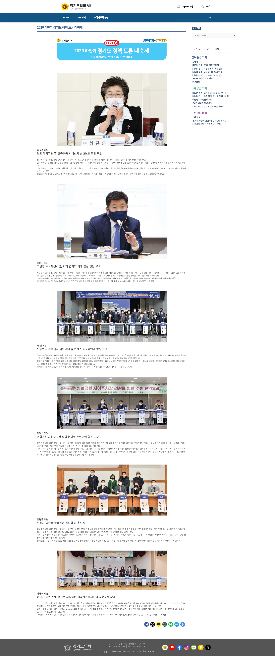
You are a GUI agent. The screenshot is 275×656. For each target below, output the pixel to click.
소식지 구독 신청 (101, 17)
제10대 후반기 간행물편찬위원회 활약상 (209, 120)
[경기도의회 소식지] (76, 6)
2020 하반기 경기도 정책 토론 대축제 (208, 106)
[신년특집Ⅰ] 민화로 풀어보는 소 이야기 (209, 92)
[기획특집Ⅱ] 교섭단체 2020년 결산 (207, 68)
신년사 (195, 61)
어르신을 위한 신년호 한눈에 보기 (206, 124)
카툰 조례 (196, 117)
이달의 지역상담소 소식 (202, 99)
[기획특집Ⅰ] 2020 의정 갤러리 (205, 65)
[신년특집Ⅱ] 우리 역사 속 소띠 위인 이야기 (210, 96)
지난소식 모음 (187, 6)
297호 (208, 6)
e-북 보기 (82, 17)
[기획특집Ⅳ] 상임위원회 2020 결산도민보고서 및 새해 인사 (207, 77)
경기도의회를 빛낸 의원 (202, 102)
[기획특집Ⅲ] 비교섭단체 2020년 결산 (208, 71)
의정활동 (196, 81)
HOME (66, 17)
